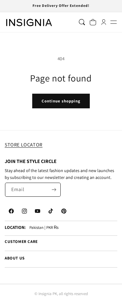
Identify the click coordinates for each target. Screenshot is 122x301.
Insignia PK (47, 293)
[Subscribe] (54, 189)
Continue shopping (61, 101)
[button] (113, 22)
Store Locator (24, 144)
